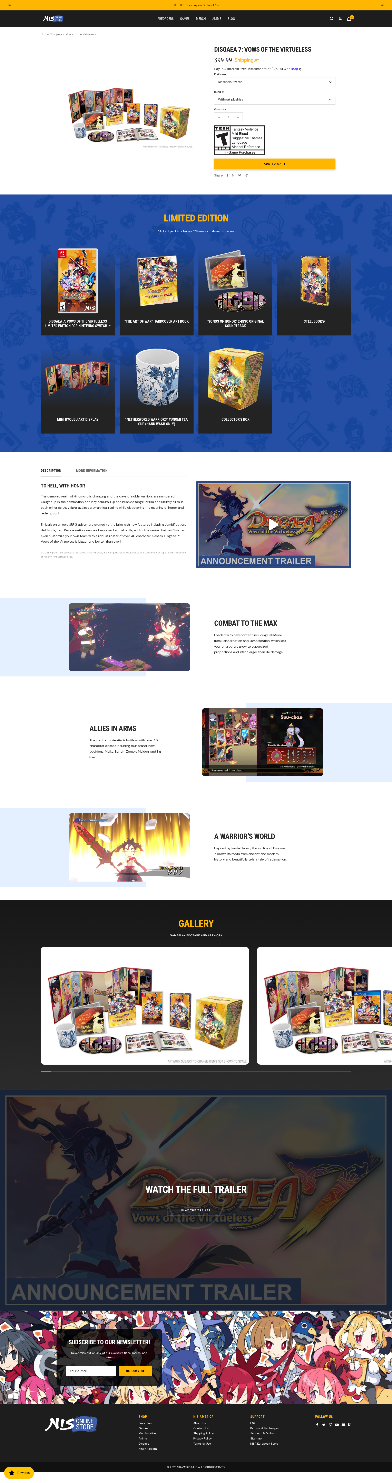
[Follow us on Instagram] (330, 1425)
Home (45, 34)
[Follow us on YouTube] (337, 1425)
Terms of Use (202, 1443)
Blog (231, 18)
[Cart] (349, 19)
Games (184, 18)
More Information (92, 471)
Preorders (165, 18)
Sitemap (256, 1438)
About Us (199, 1423)
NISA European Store (264, 1443)
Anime (216, 18)
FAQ (252, 1423)
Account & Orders (262, 1433)
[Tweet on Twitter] (239, 175)
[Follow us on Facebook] (317, 1425)
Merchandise (147, 1433)
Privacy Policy (202, 1438)
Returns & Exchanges (264, 1428)
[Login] (340, 18)
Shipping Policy (203, 1433)
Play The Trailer (196, 1210)
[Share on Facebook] (227, 175)
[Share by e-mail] (246, 175)
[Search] (332, 18)
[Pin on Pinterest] (233, 175)
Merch (201, 18)
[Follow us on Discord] (343, 1425)
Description (51, 471)
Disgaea (144, 1443)
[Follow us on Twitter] (324, 1425)
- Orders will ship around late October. (196, 5)
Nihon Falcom (148, 1449)
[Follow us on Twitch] (349, 1425)
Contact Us (201, 1428)
